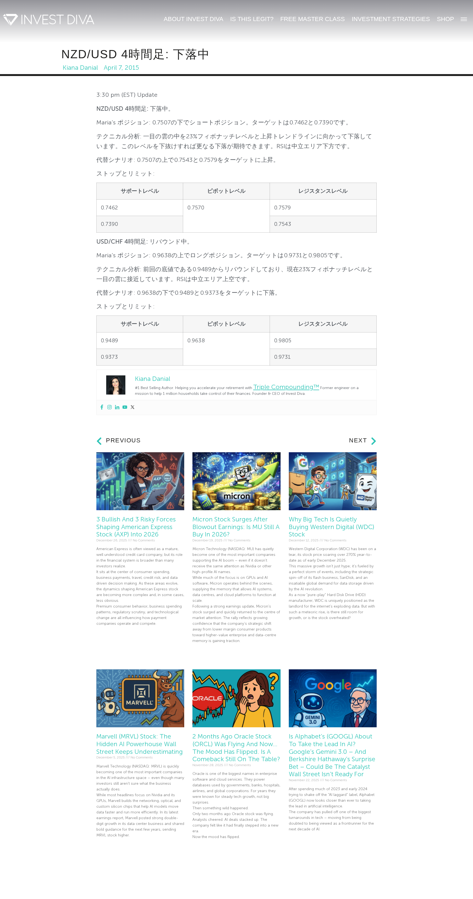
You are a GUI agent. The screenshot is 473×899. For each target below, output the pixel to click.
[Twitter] (132, 407)
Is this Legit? (251, 19)
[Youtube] (124, 407)
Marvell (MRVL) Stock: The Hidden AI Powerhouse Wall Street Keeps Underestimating (139, 744)
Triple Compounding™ (286, 387)
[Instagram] (109, 407)
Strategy (224, 886)
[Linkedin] (117, 407)
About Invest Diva (193, 19)
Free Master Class (312, 19)
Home (93, 886)
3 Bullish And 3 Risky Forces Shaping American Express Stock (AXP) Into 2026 (136, 527)
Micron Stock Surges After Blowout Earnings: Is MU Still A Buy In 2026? (235, 527)
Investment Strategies (391, 19)
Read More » (106, 636)
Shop (445, 19)
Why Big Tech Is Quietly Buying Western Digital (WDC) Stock (331, 527)
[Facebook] (101, 407)
